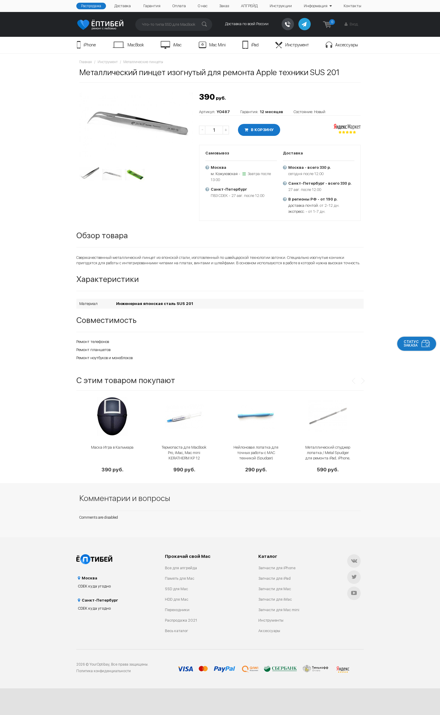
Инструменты (270, 620)
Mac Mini (217, 44)
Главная (85, 62)
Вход (353, 24)
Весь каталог (176, 631)
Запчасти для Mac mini (278, 610)
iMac (177, 44)
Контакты (352, 6)
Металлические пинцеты (143, 62)
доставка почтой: (303, 205)
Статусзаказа (411, 343)
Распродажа (91, 6)
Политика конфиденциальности (103, 671)
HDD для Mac (176, 599)
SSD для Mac (176, 589)
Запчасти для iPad (274, 578)
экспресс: (296, 211)
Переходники (177, 610)
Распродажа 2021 (181, 620)
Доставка (122, 6)
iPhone (90, 44)
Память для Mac (179, 578)
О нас (202, 6)
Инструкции (281, 6)
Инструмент (297, 44)
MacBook (136, 44)
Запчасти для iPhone (276, 568)
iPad (255, 44)
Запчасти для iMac (275, 599)
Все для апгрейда (181, 568)
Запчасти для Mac (274, 589)
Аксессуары (346, 44)
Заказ (224, 6)
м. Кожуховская (224, 173)
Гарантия (151, 6)
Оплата (179, 6)
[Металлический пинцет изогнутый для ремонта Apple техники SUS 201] (136, 124)
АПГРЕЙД (249, 6)
